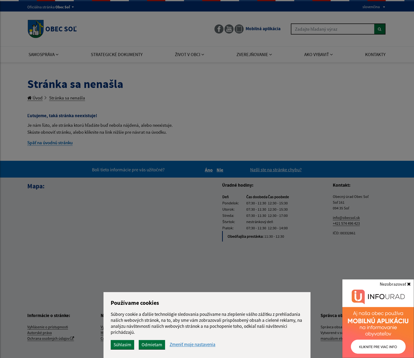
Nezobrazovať (393, 284)
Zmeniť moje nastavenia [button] (192, 344)
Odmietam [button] (152, 344)
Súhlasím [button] (122, 344)
